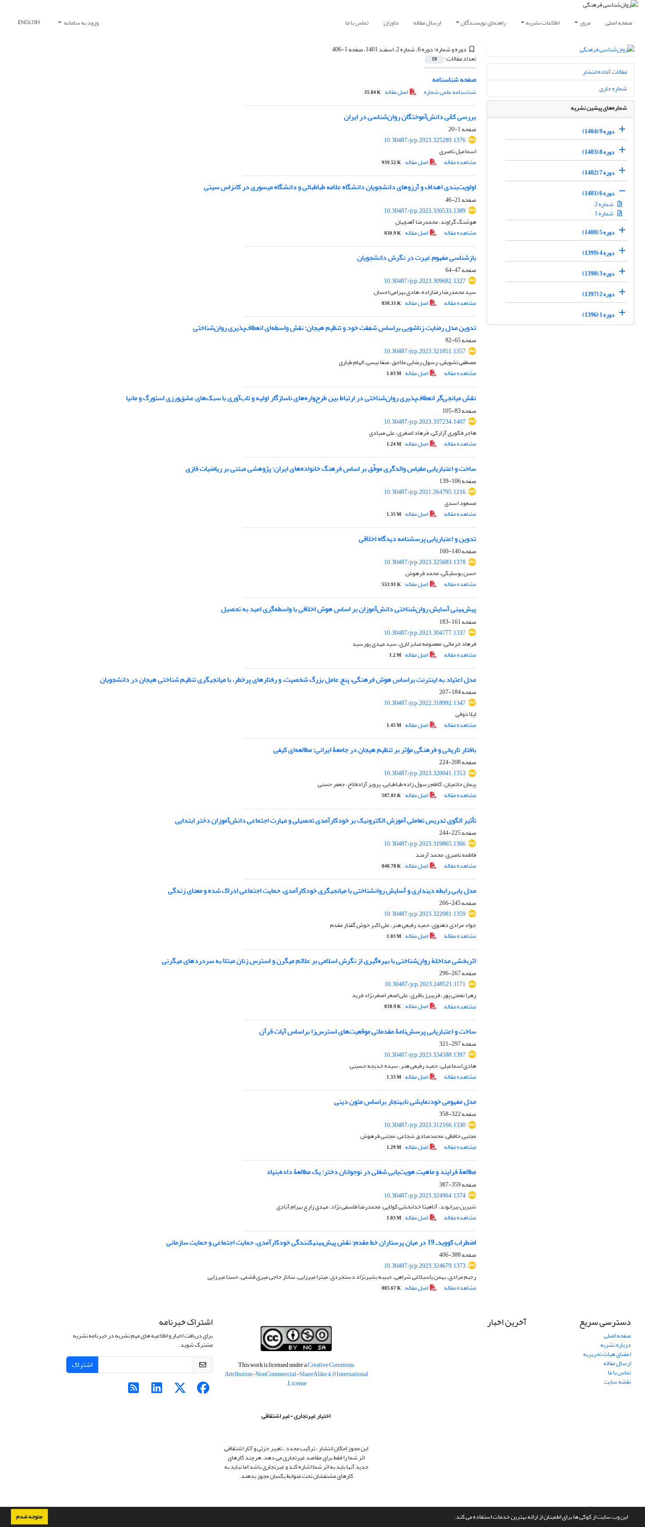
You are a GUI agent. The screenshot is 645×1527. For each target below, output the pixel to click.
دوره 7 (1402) (598, 173)
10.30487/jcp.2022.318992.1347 (425, 703)
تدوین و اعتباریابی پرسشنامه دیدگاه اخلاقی (417, 538)
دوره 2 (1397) (598, 294)
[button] (452, 1517)
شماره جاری (613, 88)
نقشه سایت (617, 1382)
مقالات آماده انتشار (605, 72)
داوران (391, 23)
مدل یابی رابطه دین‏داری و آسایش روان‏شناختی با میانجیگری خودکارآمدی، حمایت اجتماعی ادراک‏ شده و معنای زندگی (322, 890)
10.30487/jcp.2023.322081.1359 (425, 914)
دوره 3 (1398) (598, 273)
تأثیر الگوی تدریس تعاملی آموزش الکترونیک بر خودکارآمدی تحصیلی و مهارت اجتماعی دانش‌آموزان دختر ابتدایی (325, 820)
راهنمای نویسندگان (483, 23)
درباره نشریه (615, 1345)
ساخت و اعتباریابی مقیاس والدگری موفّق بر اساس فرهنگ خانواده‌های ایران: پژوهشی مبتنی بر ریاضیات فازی (331, 468)
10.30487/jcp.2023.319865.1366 (425, 844)
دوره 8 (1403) (598, 152)
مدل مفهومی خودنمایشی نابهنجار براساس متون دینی (405, 1101)
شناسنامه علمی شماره (450, 92)
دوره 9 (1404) (598, 131)
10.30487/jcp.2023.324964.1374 (425, 1196)
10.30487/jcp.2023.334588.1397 (425, 1055)
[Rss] (133, 1390)
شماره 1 (604, 213)
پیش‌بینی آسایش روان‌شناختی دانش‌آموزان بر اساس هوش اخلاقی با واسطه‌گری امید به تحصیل (348, 608)
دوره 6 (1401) (598, 193)
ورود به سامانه (81, 23)
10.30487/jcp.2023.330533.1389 (425, 211)
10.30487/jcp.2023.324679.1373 (425, 1266)
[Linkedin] (156, 1390)
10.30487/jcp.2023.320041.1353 (425, 773)
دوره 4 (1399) (598, 253)
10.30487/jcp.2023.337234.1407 (425, 422)
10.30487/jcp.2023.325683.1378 (425, 562)
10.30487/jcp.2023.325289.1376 (425, 140)
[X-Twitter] (180, 1390)
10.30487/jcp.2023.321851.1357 (425, 351)
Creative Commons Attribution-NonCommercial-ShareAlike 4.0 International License (296, 1374)
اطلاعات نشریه (542, 23)
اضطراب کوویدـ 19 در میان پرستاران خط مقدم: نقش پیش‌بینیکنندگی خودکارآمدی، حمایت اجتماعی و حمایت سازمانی (321, 1242)
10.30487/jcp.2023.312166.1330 (425, 1125)
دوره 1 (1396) (598, 315)
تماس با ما (357, 23)
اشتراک (82, 1364)
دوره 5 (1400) (598, 232)
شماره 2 (604, 204)
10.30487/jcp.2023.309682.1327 (425, 281)
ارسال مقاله (427, 23)
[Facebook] (203, 1390)
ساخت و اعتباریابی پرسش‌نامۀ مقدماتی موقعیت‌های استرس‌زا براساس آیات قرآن (367, 1031)
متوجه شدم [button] (29, 1516)
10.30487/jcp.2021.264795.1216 (425, 492)
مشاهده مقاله (460, 162)
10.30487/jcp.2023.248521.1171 (425, 984)
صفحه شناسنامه (454, 79)
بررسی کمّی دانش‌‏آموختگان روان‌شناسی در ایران (410, 116)
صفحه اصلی (618, 23)
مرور (585, 23)
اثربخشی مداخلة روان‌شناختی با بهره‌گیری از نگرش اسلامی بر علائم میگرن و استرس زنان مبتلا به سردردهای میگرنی (319, 960)
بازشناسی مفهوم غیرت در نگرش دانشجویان (416, 257)
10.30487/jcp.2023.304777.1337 (425, 633)
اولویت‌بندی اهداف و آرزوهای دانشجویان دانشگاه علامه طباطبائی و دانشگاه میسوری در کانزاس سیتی (340, 186)
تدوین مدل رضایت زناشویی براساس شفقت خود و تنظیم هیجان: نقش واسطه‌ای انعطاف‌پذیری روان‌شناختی (334, 327)
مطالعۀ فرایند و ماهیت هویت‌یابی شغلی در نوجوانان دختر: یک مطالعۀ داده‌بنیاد (371, 1171)
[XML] (327, 49)
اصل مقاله (386, 92)
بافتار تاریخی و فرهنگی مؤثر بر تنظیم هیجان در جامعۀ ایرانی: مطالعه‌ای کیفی (374, 749)
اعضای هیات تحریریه (607, 1354)
